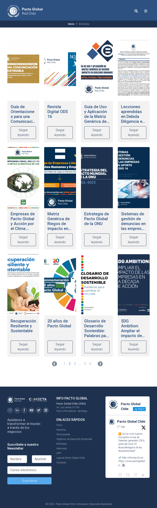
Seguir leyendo (23, 132)
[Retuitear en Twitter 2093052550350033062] (129, 475)
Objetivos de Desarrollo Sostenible (74, 439)
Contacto (61, 462)
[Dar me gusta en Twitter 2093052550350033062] (137, 475)
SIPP (58, 453)
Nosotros (61, 429)
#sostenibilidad (126, 451)
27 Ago (121, 426)
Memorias (61, 448)
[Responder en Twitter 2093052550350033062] (121, 475)
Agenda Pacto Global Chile (70, 457)
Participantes (63, 434)
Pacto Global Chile (131, 421)
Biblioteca (61, 443)
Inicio (71, 24)
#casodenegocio (126, 447)
